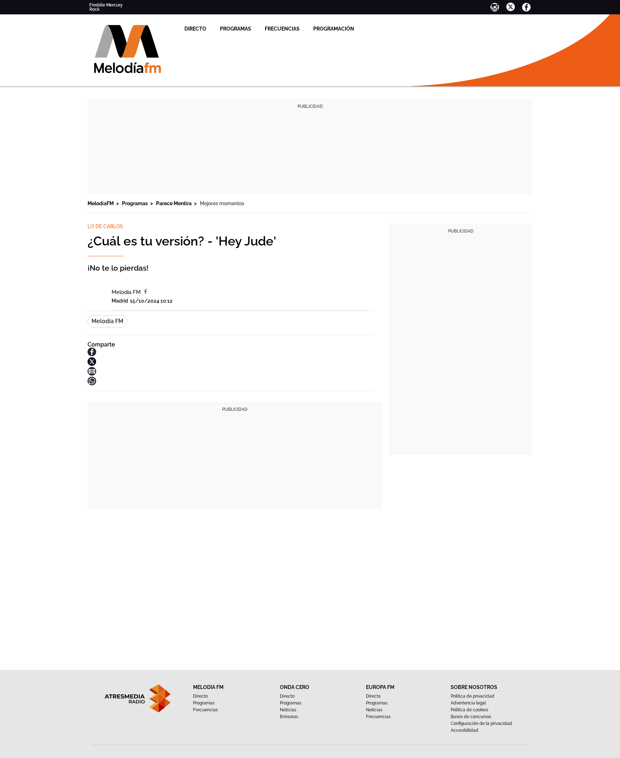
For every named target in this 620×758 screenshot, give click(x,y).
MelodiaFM (101, 203)
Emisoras (289, 716)
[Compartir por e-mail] (92, 373)
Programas (235, 29)
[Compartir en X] (92, 363)
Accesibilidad (464, 730)
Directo (195, 29)
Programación (333, 29)
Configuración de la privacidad (481, 723)
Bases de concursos (471, 716)
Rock (94, 9)
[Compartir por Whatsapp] (92, 383)
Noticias (288, 709)
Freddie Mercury (106, 5)
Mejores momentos (222, 203)
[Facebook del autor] (145, 292)
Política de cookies (469, 709)
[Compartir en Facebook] (92, 354)
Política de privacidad (472, 696)
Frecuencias (282, 29)
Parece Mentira (174, 203)
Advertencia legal (468, 703)
